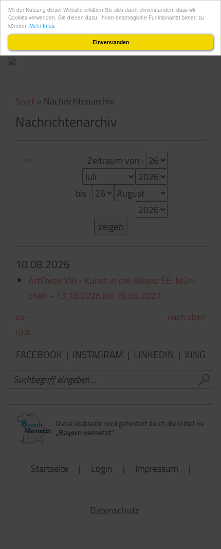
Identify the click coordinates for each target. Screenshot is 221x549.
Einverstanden (111, 42)
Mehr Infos (41, 25)
